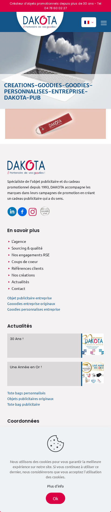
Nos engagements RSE (31, 254)
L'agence (19, 241)
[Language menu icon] (88, 22)
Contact (18, 288)
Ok (55, 498)
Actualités (20, 281)
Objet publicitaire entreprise (29, 298)
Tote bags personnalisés (26, 393)
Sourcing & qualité (27, 248)
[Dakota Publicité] (40, 24)
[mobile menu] (103, 22)
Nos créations (23, 274)
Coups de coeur (25, 261)
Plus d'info (55, 486)
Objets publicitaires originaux (30, 398)
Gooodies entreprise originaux (31, 303)
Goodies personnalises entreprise (33, 309)
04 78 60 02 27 (55, 8)
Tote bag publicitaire (23, 404)
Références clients (27, 268)
